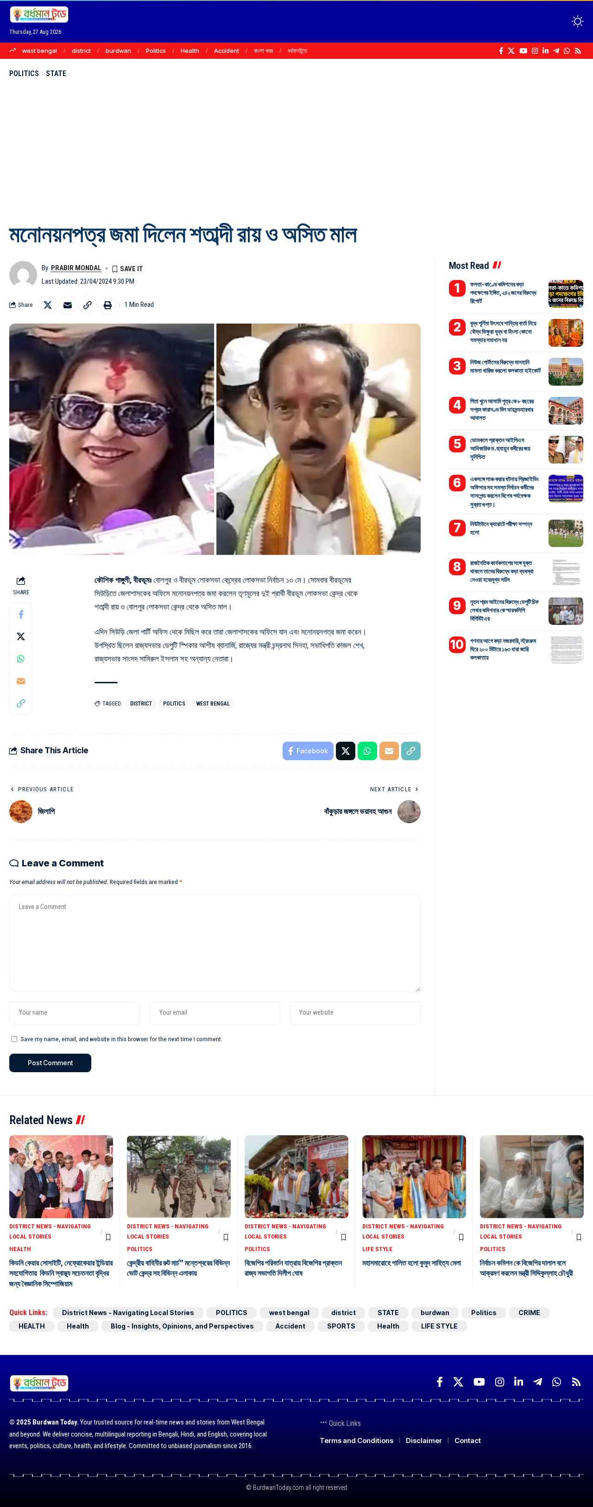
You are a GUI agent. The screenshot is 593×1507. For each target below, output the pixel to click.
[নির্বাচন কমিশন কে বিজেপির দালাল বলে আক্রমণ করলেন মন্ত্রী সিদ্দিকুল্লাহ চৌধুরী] (532, 1176)
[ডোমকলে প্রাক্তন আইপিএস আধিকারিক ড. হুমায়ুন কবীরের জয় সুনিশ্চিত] (566, 450)
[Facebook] (501, 51)
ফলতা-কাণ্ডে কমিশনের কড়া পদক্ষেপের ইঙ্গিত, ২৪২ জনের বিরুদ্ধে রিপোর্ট (503, 292)
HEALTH (20, 1249)
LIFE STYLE (377, 1249)
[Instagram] (535, 51)
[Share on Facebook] (21, 614)
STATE (56, 73)
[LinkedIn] (545, 51)
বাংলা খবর (263, 50)
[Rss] (578, 51)
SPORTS (341, 1326)
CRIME (529, 1312)
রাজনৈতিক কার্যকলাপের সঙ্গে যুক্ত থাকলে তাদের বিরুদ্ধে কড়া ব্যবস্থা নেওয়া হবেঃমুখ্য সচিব (502, 571)
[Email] (67, 305)
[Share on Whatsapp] (21, 659)
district (81, 50)
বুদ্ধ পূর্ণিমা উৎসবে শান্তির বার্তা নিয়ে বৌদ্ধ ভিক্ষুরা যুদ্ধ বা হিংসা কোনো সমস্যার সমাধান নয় (503, 331)
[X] (511, 51)
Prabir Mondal (76, 268)
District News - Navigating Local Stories (50, 1231)
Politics (156, 50)
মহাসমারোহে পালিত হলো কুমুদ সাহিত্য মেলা (411, 1262)
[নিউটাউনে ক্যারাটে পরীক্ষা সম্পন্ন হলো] (566, 533)
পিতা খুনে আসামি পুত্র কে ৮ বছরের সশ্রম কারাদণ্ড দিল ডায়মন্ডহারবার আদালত (502, 409)
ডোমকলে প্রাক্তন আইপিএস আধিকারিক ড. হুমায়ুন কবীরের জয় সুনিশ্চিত (500, 448)
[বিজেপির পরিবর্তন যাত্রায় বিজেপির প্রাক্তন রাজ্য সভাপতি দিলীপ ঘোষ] (296, 1176)
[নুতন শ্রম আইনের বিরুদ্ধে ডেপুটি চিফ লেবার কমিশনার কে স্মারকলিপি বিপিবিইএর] (566, 611)
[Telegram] (556, 51)
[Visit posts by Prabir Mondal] (23, 275)
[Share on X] (47, 305)
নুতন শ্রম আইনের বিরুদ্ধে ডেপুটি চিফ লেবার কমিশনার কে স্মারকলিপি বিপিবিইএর (504, 610)
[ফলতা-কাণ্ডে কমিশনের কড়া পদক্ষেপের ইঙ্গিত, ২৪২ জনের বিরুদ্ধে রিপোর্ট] (566, 294)
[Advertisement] (296, 149)
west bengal (39, 50)
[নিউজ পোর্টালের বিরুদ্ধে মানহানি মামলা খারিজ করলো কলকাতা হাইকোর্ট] (566, 372)
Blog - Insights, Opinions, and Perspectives (182, 1326)
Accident (226, 50)
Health (190, 50)
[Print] (107, 305)
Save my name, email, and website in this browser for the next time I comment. (121, 1039)
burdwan (118, 50)
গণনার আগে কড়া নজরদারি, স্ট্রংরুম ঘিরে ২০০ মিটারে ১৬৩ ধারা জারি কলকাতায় (503, 648)
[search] (560, 21)
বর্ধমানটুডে (297, 50)
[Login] (541, 21)
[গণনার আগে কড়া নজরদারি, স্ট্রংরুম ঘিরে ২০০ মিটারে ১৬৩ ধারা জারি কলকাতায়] (566, 650)
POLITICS (24, 73)
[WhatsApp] (566, 51)
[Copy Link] (87, 305)
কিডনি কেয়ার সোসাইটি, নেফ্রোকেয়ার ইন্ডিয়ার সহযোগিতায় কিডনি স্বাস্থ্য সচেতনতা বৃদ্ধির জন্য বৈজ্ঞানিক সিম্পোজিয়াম (61, 1273)
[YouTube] (523, 51)
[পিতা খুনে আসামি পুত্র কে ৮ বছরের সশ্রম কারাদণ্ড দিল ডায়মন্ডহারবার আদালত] (566, 411)
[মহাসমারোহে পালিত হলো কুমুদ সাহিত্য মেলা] (414, 1176)
